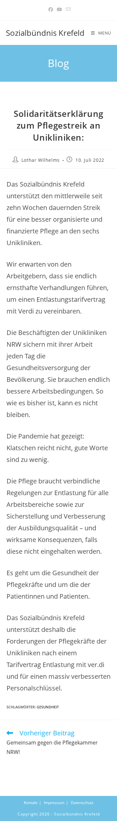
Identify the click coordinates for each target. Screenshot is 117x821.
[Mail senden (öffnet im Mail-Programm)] (67, 9)
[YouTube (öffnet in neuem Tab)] (59, 9)
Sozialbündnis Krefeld (45, 32)
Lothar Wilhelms (40, 160)
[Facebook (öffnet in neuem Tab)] (50, 9)
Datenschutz (82, 802)
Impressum (54, 802)
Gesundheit (48, 706)
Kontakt (30, 802)
